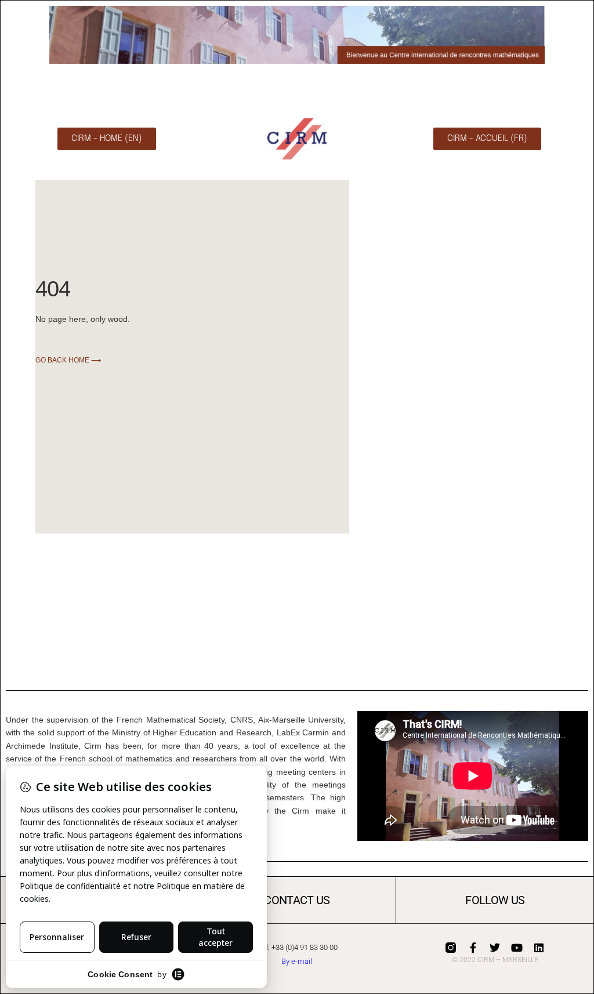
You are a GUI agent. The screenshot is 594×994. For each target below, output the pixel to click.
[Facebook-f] (473, 947)
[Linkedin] (539, 947)
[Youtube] (517, 947)
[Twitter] (495, 947)
